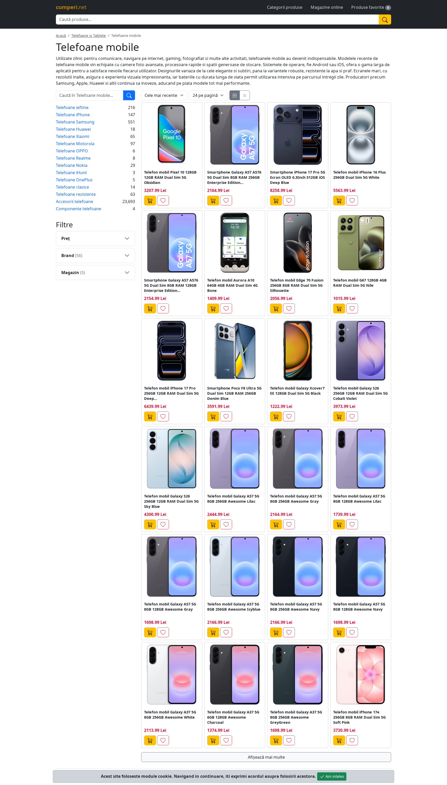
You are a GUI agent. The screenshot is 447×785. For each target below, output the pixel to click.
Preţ (65, 238)
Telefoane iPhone (73, 115)
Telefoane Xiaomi (72, 136)
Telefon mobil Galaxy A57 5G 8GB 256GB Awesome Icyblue (233, 607)
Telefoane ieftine (72, 107)
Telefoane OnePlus (74, 180)
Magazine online (327, 7)
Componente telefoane (78, 209)
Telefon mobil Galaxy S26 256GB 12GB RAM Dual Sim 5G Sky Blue (171, 501)
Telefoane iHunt (71, 172)
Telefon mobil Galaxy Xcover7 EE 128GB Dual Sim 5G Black (297, 391)
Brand (71, 255)
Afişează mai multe (266, 757)
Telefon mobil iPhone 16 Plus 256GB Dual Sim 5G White (359, 175)
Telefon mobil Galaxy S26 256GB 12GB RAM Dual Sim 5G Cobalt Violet (360, 393)
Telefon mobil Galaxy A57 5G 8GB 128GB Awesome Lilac (359, 499)
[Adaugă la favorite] (163, 200)
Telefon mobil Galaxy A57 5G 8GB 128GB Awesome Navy (359, 607)
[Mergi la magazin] (150, 200)
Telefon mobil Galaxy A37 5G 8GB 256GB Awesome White (170, 715)
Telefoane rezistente (76, 194)
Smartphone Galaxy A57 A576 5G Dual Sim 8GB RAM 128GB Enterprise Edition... (171, 285)
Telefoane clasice (72, 187)
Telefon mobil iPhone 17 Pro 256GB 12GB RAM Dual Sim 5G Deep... (171, 393)
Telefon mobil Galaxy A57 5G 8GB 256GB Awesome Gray (296, 499)
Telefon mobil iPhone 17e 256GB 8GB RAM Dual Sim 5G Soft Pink (359, 717)
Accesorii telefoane (74, 201)
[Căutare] (129, 95)
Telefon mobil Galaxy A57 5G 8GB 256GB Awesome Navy (296, 607)
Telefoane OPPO (72, 151)
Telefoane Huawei (73, 129)
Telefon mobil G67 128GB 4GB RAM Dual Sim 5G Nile (360, 283)
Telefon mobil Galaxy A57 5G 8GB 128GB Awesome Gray (170, 607)
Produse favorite (367, 7)
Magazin (73, 272)
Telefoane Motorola (75, 143)
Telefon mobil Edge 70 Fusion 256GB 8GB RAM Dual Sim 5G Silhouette (296, 285)
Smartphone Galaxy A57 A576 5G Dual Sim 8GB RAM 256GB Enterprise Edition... (234, 177)
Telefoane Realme (73, 158)
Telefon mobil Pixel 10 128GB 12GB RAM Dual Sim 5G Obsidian (170, 177)
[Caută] (385, 19)
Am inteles (334, 776)
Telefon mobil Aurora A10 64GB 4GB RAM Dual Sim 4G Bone (232, 285)
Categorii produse (284, 7)
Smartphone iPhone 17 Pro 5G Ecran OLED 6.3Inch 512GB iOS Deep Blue (297, 177)
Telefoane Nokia (71, 165)
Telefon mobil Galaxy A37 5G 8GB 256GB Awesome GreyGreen (296, 717)
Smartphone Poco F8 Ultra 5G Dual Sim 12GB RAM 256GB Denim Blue (234, 393)
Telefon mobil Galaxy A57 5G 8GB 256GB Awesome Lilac (233, 499)
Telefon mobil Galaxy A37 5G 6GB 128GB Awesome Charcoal (233, 717)
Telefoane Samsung (75, 122)
